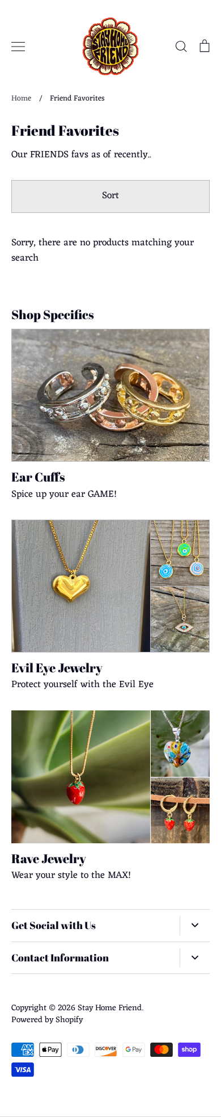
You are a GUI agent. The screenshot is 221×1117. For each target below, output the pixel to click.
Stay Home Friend (110, 1008)
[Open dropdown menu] (195, 925)
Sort (110, 195)
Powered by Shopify (47, 1020)
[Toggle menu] (18, 46)
